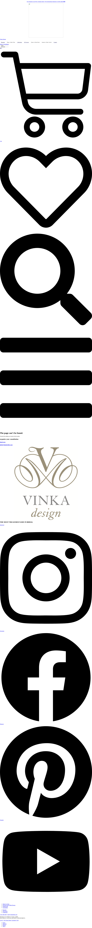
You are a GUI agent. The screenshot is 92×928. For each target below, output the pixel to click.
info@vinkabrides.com (6, 445)
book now (3, 442)
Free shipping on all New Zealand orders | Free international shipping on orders (46, 1)
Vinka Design (3, 39)
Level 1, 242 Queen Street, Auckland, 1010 (9, 920)
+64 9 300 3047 (3, 914)
